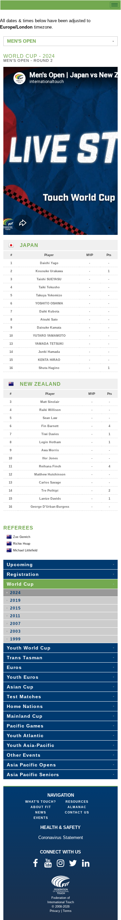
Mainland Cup (25, 716)
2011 (15, 616)
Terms (67, 911)
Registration (23, 574)
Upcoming (20, 564)
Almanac (77, 807)
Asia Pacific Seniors (33, 774)
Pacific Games (25, 725)
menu (114, 5)
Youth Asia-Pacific (30, 745)
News (40, 812)
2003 (15, 631)
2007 (15, 623)
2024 (15, 592)
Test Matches (24, 696)
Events (41, 818)
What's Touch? (40, 801)
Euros (14, 667)
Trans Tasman (25, 657)
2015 (15, 608)
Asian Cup (20, 686)
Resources (77, 801)
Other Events (24, 755)
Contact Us (77, 812)
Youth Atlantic (25, 735)
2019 (15, 600)
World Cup (20, 584)
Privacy (55, 911)
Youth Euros (23, 677)
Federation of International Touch (60, 885)
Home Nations (25, 706)
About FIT (41, 807)
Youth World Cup (29, 648)
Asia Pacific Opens (31, 764)
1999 (15, 639)
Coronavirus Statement (60, 837)
